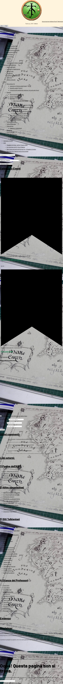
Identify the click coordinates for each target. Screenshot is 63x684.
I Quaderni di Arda (8, 56)
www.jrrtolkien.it (4, 633)
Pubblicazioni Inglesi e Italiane (15, 63)
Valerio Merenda (11, 439)
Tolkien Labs (10, 71)
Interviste (9, 77)
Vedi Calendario (4, 357)
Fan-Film (12, 98)
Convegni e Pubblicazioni (13, 69)
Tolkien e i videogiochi (16, 128)
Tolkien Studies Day (12, 46)
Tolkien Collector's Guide (10, 556)
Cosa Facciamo (7, 39)
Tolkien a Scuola (11, 79)
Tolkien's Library (7, 570)
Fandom (9, 92)
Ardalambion (6, 524)
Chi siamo (6, 31)
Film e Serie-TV (11, 84)
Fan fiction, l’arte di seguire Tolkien (22, 105)
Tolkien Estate (7, 558)
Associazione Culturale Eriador (11, 492)
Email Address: (4, 419)
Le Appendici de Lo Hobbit (20, 109)
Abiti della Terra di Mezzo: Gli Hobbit (19, 115)
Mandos (5, 543)
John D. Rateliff (7, 600)
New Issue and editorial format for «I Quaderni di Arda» (21, 149)
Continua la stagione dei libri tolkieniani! (25, 439)
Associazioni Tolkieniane (17, 94)
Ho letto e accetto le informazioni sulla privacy (14, 416)
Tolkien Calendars (11, 124)
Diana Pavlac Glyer (8, 592)
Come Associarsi (11, 37)
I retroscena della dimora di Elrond (22, 111)
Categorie (2, 158)
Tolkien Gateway (7, 560)
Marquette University (9, 547)
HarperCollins (7, 537)
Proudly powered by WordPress (12, 683)
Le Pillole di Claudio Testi (13, 75)
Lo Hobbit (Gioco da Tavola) (17, 136)
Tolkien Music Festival (9, 566)
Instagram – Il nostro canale (10, 477)
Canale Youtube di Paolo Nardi (11, 530)
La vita (8, 61)
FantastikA (10, 42)
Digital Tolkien (7, 532)
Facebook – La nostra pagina (11, 475)
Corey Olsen (6, 587)
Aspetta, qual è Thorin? (16, 88)
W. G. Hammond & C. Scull (10, 611)
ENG (4, 143)
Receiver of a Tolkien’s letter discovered (17, 151)
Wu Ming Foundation (8, 573)
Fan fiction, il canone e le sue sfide (22, 107)
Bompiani (6, 528)
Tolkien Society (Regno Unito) (11, 507)
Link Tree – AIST (7, 480)
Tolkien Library (7, 564)
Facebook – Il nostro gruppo (10, 473)
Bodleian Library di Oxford (10, 526)
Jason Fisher (6, 598)
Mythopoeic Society (8, 497)
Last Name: (3, 426)
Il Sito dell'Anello (7, 539)
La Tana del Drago (8, 54)
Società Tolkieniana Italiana (10, 505)
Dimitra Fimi (6, 594)
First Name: (3, 423)
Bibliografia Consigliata (9, 65)
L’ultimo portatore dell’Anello (21, 113)
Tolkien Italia (6, 562)
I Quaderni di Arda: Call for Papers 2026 (17, 145)
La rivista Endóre (8, 541)
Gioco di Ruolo (10, 132)
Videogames (10, 126)
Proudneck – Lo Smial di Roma (11, 499)
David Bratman (7, 589)
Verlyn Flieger (6, 608)
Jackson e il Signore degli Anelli (18, 86)
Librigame (9, 130)
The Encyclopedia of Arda (10, 554)
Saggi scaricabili (11, 67)
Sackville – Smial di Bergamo (11, 501)
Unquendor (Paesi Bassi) (10, 511)
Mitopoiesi (9, 44)
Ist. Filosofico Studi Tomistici (11, 494)
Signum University (8, 549)
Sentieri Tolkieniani (8, 503)
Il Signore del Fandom (15, 120)
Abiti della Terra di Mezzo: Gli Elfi (18, 117)
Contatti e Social (11, 35)
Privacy (2, 683)
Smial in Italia (13, 96)
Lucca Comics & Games (13, 50)
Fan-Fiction (13, 103)
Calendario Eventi (8, 141)
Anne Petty (6, 585)
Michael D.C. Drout (8, 606)
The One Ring (13, 134)
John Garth (6, 602)
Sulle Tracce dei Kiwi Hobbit (20, 101)
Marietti (5, 545)
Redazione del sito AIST (13, 33)
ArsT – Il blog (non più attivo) (11, 471)
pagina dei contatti (14, 659)
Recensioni (10, 73)
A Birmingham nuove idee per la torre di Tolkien (23, 444)
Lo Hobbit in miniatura (16, 139)
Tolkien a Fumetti (11, 122)
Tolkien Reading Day (12, 48)
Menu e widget (4, 25)
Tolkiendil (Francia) (8, 509)
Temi (4, 82)
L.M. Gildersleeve (7, 604)
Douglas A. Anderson (9, 596)
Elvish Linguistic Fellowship (11, 535)
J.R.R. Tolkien (7, 58)
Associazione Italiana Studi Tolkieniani (52, 21)
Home (5, 29)
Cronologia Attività (12, 52)
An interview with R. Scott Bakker (16, 147)
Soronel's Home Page (9, 551)
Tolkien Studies (7, 568)
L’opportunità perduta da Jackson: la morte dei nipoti (24, 90)
